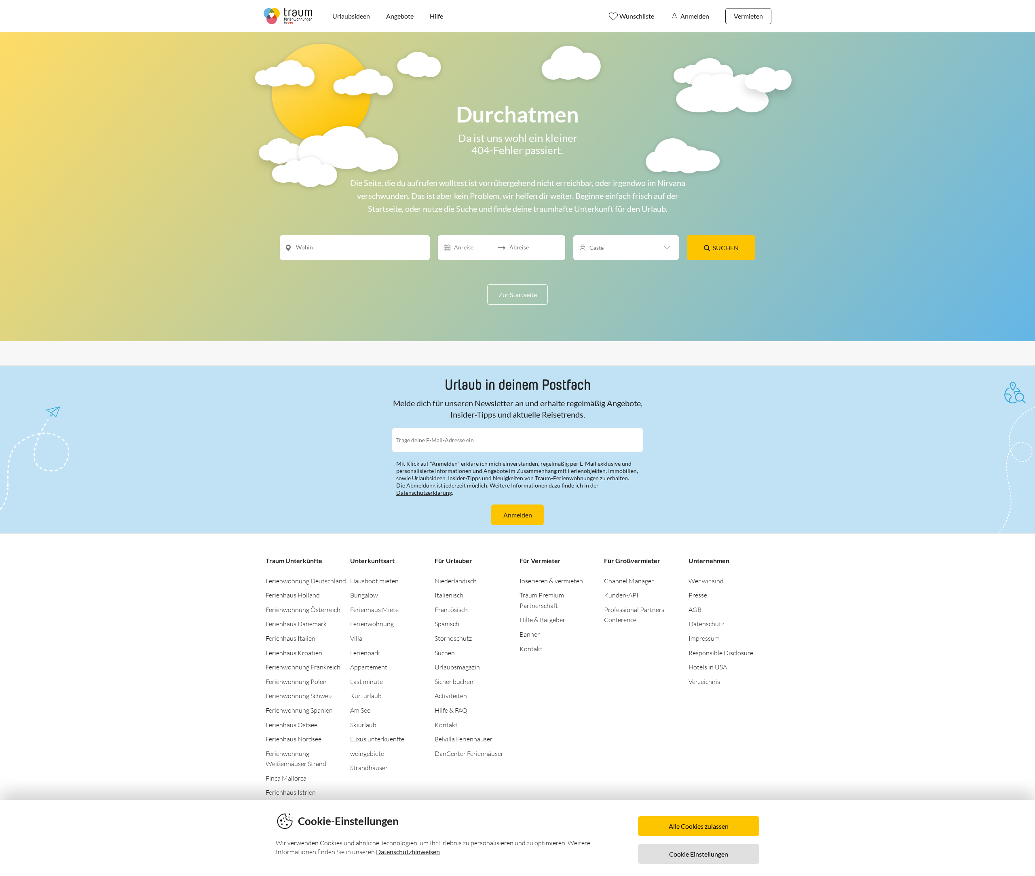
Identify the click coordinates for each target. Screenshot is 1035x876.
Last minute (366, 682)
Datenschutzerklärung (424, 492)
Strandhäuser (369, 768)
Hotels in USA (708, 667)
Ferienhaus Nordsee (293, 739)
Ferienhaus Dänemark (296, 624)
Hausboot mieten (374, 581)
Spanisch (447, 624)
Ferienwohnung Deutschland (306, 581)
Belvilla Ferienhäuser (463, 739)
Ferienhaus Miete (374, 610)
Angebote (400, 16)
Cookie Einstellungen (698, 854)
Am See (360, 710)
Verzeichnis (704, 682)
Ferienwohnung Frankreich (303, 667)
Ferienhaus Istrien (291, 792)
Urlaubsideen (351, 16)
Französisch (451, 610)
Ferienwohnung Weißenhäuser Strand (296, 758)
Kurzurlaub (366, 696)
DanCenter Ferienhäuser (469, 753)
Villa (356, 638)
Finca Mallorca (286, 778)
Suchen (726, 247)
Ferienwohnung (372, 624)
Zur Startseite (517, 294)
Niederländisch (456, 581)
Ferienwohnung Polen (296, 682)
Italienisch (449, 595)
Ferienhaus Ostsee (291, 725)
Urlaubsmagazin (457, 667)
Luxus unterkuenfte (377, 739)
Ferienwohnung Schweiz (299, 696)
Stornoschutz (453, 638)
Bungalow (364, 595)
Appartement (368, 667)
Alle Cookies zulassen (699, 826)
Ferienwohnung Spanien (299, 710)
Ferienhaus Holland (293, 595)
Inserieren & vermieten (551, 581)
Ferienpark (365, 653)
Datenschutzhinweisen (408, 851)
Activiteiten (451, 696)
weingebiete (367, 753)
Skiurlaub (363, 725)
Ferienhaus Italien (290, 638)
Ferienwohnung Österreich (303, 610)
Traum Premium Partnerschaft (542, 600)
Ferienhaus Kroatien (294, 653)
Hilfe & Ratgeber (542, 620)
